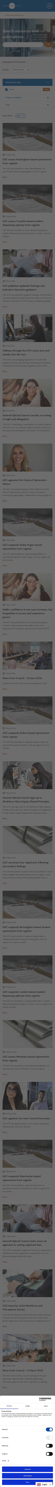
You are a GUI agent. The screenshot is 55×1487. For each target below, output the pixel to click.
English (44, 1484)
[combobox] (44, 1484)
